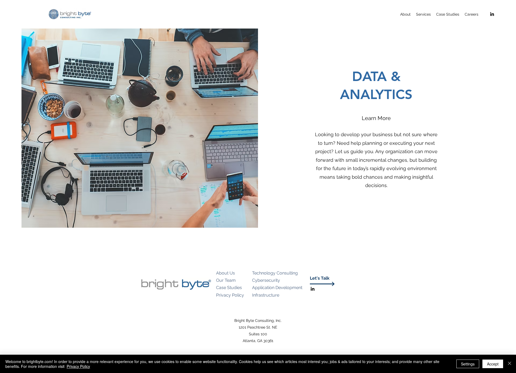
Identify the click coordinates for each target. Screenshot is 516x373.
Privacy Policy (78, 366)
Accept (493, 364)
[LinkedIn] (492, 14)
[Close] (509, 364)
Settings (468, 364)
